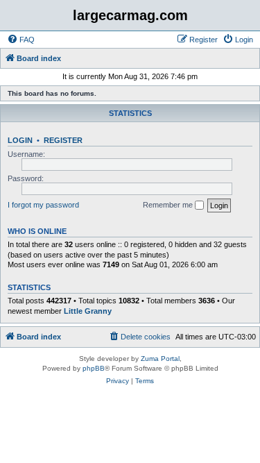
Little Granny (88, 311)
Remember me (169, 205)
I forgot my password (43, 205)
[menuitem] (21, 39)
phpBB (94, 368)
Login (20, 140)
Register (63, 140)
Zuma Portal (160, 358)
